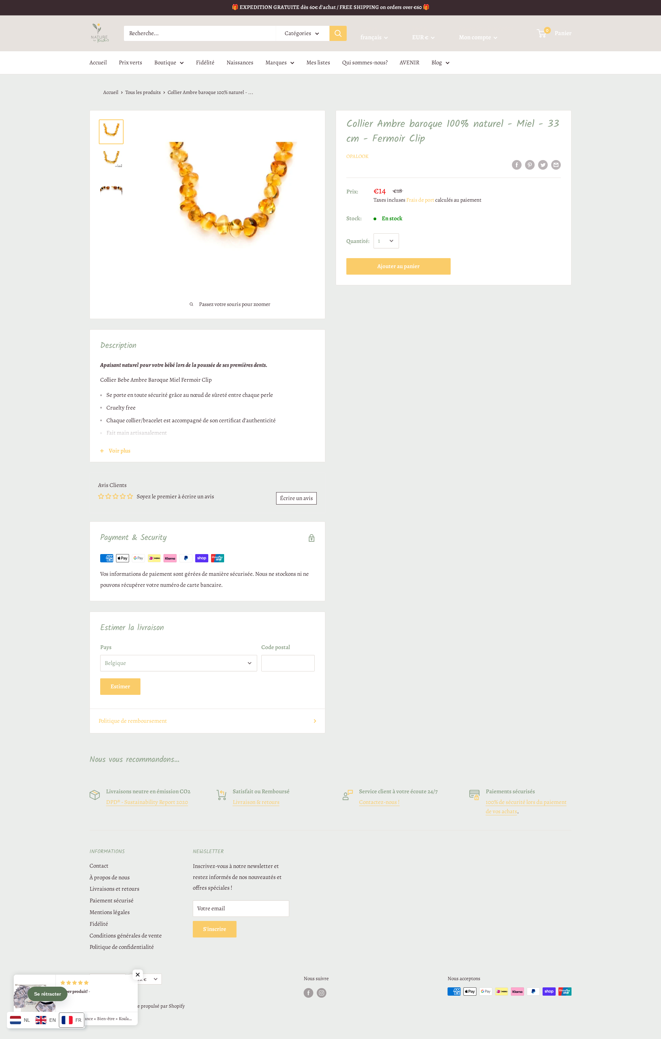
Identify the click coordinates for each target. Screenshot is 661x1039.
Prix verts (130, 62)
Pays (106, 647)
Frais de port (420, 199)
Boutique (165, 62)
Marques (276, 62)
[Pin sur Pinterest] (530, 164)
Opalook (357, 156)
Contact (99, 866)
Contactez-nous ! (379, 802)
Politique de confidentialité (122, 947)
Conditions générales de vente (126, 936)
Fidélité (205, 62)
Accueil (98, 62)
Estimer (120, 686)
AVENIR (409, 62)
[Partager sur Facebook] (517, 164)
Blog (436, 62)
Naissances (240, 62)
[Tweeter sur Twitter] (543, 164)
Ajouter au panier (398, 266)
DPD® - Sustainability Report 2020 (147, 802)
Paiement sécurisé (112, 900)
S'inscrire (214, 929)
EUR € (139, 979)
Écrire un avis (296, 498)
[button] (138, 974)
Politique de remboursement (132, 721)
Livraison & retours (256, 802)
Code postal (275, 647)
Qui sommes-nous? (365, 62)
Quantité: (357, 241)
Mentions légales (110, 912)
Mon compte (475, 37)
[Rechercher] (338, 33)
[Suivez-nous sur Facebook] (308, 992)
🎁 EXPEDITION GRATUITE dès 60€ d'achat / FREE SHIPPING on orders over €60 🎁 (331, 7)
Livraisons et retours (114, 889)
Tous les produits (143, 92)
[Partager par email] (556, 164)
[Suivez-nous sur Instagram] (321, 992)
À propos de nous (110, 877)
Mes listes (318, 62)
